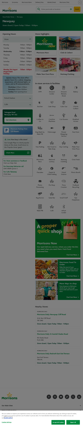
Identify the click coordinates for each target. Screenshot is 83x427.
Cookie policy (8, 418)
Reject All (73, 422)
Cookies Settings (6, 422)
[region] (41, 418)
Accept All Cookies (58, 422)
